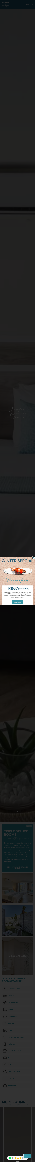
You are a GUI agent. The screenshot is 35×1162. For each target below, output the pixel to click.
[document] (17, 581)
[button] (34, 558)
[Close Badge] (27, 1156)
